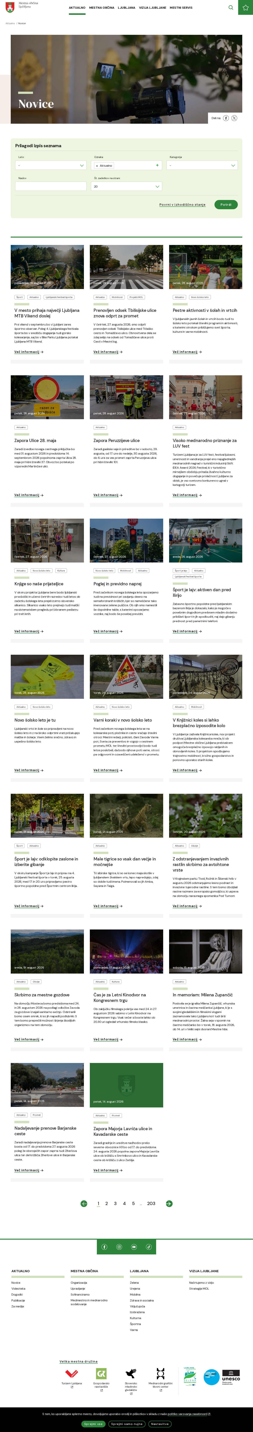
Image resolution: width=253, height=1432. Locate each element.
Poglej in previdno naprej (117, 584)
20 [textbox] (96, 186)
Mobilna (135, 1294)
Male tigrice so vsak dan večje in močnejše (125, 861)
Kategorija (176, 157)
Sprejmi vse (93, 1424)
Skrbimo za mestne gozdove (41, 995)
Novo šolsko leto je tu (35, 720)
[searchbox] (116, 164)
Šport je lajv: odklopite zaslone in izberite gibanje (46, 861)
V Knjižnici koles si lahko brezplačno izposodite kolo (199, 722)
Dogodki (17, 1294)
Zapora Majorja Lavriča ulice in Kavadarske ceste (123, 1131)
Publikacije (18, 1300)
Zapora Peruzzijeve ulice (116, 440)
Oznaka (98, 157)
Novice (15, 1283)
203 (151, 1203)
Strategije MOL (199, 1289)
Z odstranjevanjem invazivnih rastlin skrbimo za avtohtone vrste (201, 864)
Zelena (134, 1283)
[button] (182, 205)
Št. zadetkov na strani (107, 178)
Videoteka (18, 1289)
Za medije (17, 1306)
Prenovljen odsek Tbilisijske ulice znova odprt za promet (125, 313)
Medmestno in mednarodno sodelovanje (89, 1302)
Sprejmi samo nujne (127, 1424)
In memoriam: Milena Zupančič (203, 995)
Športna (135, 1324)
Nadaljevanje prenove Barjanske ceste (45, 1130)
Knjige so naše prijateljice (38, 584)
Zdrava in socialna (142, 1300)
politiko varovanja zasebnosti (187, 1414)
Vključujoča (137, 1306)
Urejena (135, 1289)
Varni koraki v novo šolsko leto (123, 720)
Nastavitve (160, 1424)
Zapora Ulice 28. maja (35, 440)
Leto (21, 157)
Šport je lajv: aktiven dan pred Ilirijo (202, 592)
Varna (134, 1330)
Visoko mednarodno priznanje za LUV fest (205, 443)
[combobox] (50, 165)
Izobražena (137, 1312)
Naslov (22, 178)
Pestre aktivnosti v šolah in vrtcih (205, 310)
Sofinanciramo (80, 1294)
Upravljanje (78, 1289)
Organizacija (79, 1283)
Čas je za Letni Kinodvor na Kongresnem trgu (120, 997)
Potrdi (226, 205)
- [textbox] (19, 165)
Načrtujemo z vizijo (201, 1283)
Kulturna (135, 1318)
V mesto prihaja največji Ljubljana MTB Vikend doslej (46, 313)
